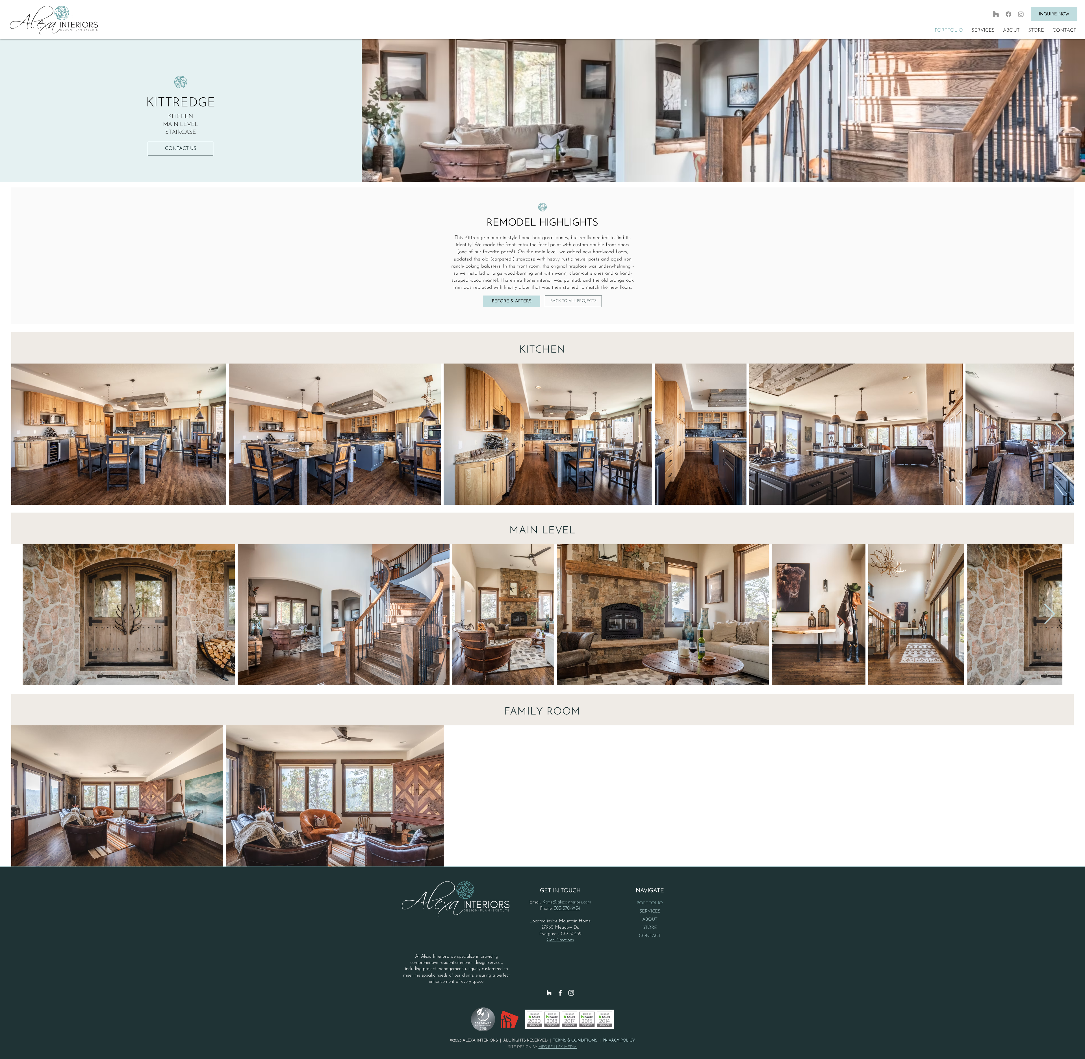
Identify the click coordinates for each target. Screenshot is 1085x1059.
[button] (983, 30)
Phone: (546, 908)
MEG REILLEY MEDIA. (558, 1047)
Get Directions (560, 940)
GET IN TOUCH (560, 891)
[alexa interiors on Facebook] (560, 993)
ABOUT (649, 919)
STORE (650, 927)
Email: (535, 902)
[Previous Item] (24, 434)
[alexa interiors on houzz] (996, 14)
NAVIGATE (650, 891)
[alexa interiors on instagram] (1021, 14)
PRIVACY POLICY (619, 1040)
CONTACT (650, 936)
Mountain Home (575, 921)
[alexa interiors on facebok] (1008, 14)
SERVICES (649, 911)
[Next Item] (1060, 434)
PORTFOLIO (650, 903)
